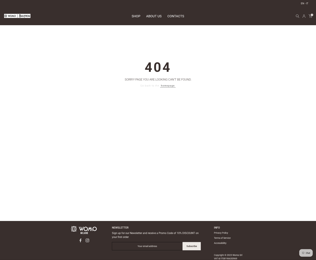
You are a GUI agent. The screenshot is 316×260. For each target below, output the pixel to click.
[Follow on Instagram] (87, 240)
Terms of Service (222, 238)
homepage (168, 85)
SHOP (136, 16)
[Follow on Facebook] (80, 240)
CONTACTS (175, 16)
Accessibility (220, 243)
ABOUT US (154, 16)
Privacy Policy (221, 233)
